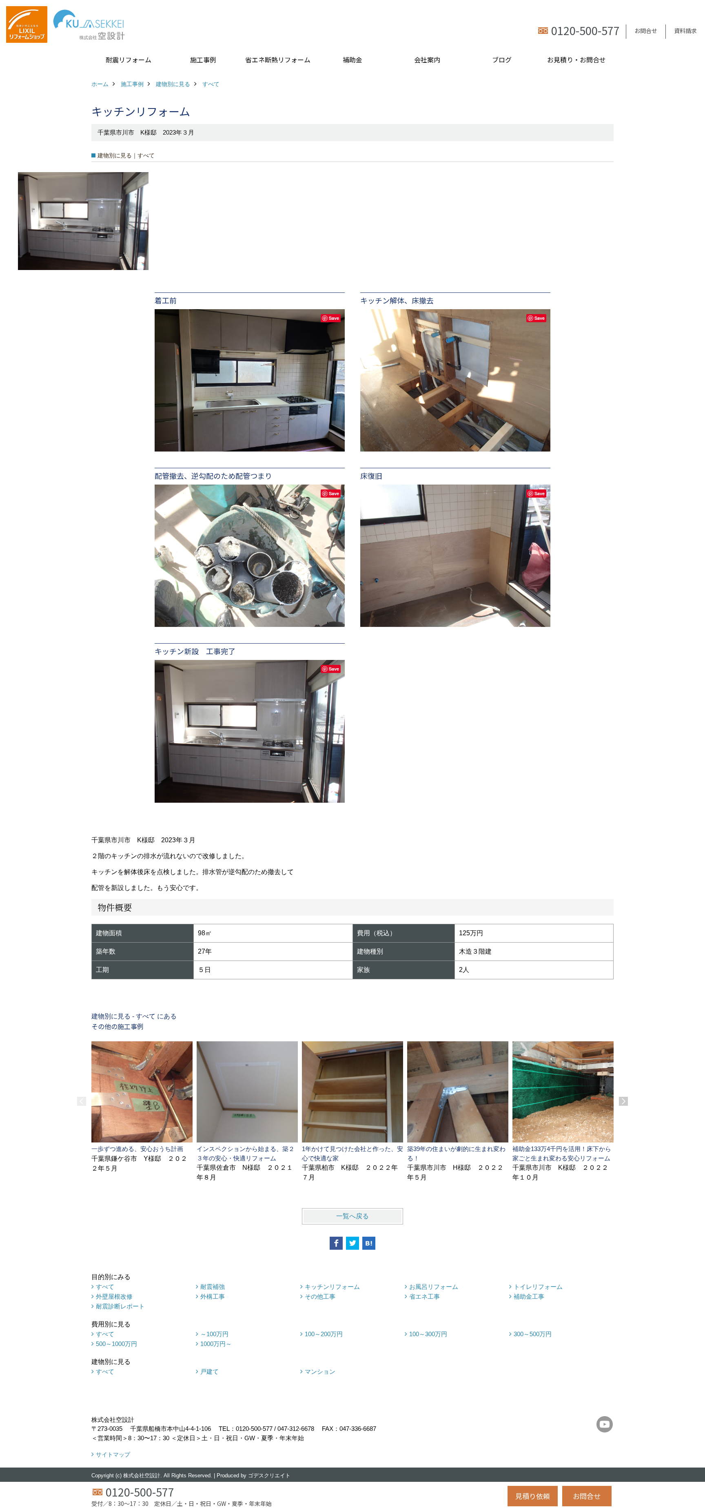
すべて (105, 1286)
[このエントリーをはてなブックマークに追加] (368, 1243)
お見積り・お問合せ (576, 59)
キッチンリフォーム (332, 1286)
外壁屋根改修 (114, 1296)
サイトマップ (113, 1454)
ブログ (502, 59)
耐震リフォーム (128, 59)
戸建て (209, 1371)
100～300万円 (428, 1333)
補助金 (352, 59)
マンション (320, 1371)
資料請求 (685, 31)
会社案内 (427, 59)
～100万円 (214, 1333)
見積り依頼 (532, 1496)
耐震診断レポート (120, 1306)
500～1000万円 (116, 1343)
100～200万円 (324, 1333)
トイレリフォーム (538, 1286)
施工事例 (203, 59)
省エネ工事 (424, 1296)
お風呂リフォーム (433, 1286)
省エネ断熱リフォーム (277, 59)
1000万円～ (216, 1343)
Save (334, 318)
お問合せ (645, 31)
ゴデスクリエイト (269, 1475)
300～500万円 (533, 1333)
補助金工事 (529, 1296)
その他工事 (320, 1296)
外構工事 (212, 1296)
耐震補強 (212, 1286)
